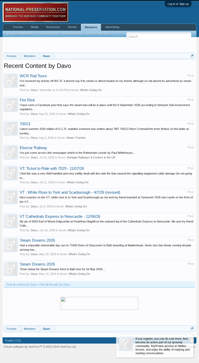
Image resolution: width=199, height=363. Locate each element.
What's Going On (91, 90)
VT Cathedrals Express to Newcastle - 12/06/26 (60, 216)
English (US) (13, 340)
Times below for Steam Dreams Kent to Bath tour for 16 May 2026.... (62, 269)
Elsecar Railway (33, 148)
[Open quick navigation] (192, 56)
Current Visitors (49, 33)
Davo (34, 90)
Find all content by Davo (21, 284)
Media (34, 27)
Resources (53, 27)
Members (91, 27)
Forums (18, 27)
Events (72, 27)
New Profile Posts (99, 33)
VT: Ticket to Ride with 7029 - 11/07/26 (52, 168)
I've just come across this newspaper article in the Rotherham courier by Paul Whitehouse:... (78, 152)
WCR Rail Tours (33, 76)
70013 (25, 124)
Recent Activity (73, 33)
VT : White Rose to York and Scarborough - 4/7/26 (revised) (70, 192)
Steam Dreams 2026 (37, 240)
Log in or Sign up (178, 3)
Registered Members (20, 33)
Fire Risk (27, 100)
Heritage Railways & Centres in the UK (91, 157)
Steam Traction (76, 137)
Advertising (112, 27)
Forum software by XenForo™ (40, 346)
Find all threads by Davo (54, 284)
